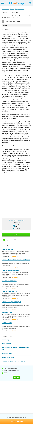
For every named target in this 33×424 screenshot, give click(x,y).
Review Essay (5, 340)
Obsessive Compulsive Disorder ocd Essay (13, 361)
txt (14, 225)
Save (17, 235)
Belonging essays (7, 353)
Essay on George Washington (11, 302)
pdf (14, 226)
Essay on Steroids (7, 249)
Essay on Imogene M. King (10, 270)
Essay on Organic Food (9, 291)
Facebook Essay (7, 312)
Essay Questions (6, 343)
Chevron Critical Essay (8, 357)
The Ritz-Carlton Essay (9, 281)
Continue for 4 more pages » (16, 220)
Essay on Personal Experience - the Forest (16, 260)
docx (14, 228)
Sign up (16, 377)
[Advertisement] (16, 194)
